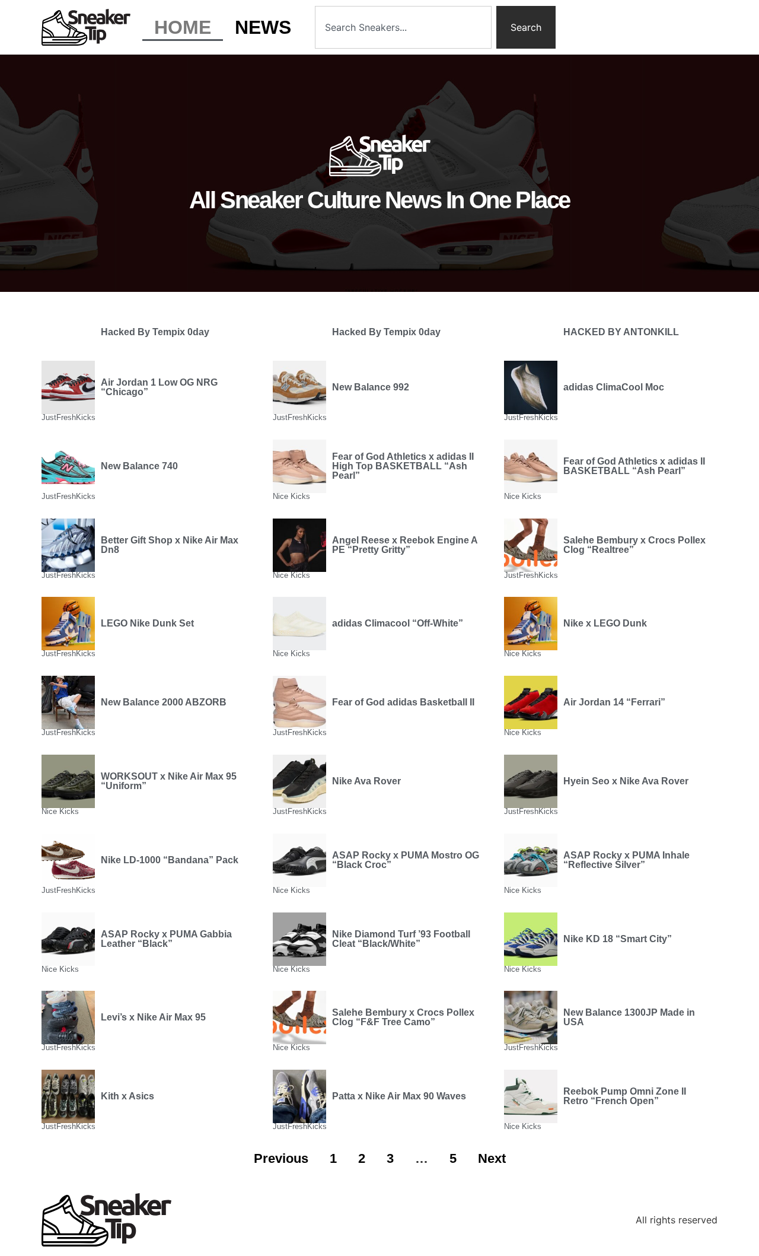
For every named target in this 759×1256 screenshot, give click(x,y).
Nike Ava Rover (366, 781)
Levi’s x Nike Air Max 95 (153, 1017)
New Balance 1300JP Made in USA (629, 1017)
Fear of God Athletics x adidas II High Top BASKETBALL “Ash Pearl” (403, 466)
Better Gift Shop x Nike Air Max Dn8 (169, 545)
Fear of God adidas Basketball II (403, 702)
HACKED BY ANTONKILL (621, 332)
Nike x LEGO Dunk (605, 623)
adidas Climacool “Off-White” (397, 623)
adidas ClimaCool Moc (613, 387)
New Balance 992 (370, 387)
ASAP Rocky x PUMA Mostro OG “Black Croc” (405, 860)
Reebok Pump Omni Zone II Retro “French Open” (624, 1096)
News (263, 27)
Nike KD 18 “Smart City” (617, 939)
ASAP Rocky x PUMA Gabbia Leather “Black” (166, 939)
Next (492, 1158)
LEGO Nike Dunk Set (147, 623)
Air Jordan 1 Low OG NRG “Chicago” (159, 387)
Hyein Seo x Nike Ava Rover (625, 781)
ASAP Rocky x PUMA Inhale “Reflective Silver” (626, 860)
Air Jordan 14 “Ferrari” (614, 702)
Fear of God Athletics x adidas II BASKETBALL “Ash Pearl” (634, 466)
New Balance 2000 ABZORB (164, 702)
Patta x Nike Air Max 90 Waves (399, 1096)
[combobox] (403, 27)
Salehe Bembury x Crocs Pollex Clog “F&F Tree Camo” (403, 1017)
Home (182, 27)
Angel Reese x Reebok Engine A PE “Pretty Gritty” (404, 545)
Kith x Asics (127, 1096)
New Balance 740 (139, 466)
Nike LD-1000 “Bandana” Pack (169, 860)
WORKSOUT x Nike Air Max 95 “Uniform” (169, 781)
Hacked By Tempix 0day (155, 332)
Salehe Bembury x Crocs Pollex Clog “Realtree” (634, 545)
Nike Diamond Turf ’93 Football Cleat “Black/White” (401, 939)
